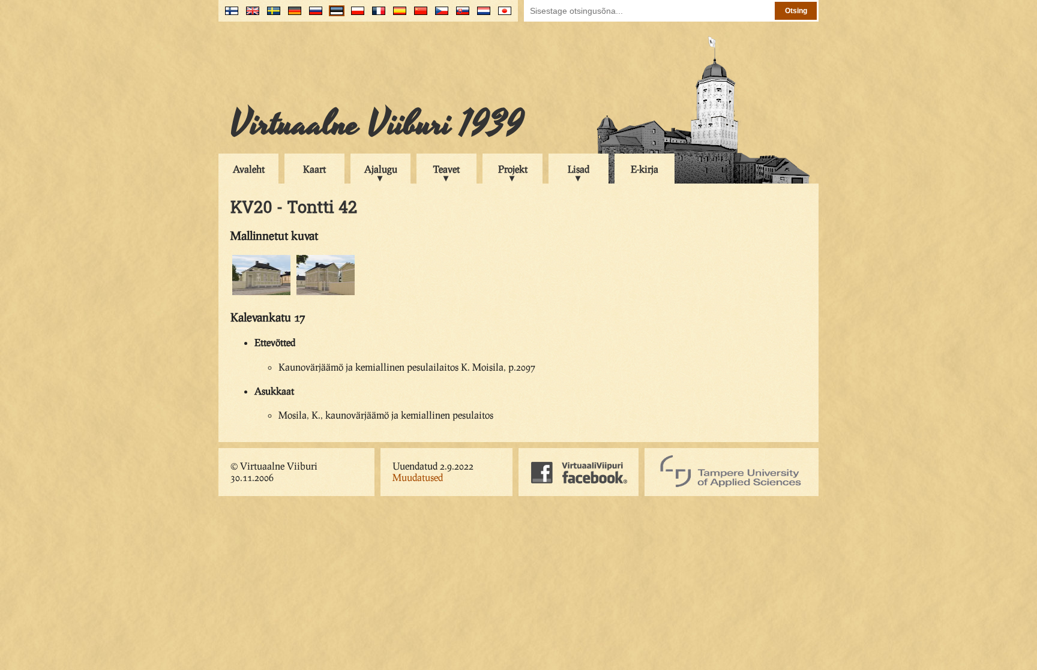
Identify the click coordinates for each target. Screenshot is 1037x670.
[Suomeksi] (228, 15)
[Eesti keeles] (333, 15)
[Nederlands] (480, 15)
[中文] (417, 15)
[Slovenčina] (459, 15)
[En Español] (396, 15)
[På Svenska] (270, 15)
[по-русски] (312, 15)
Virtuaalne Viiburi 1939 (377, 124)
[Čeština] (438, 15)
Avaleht (249, 169)
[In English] (249, 15)
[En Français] (375, 15)
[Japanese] (501, 15)
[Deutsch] (291, 15)
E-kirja (644, 169)
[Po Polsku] (354, 15)
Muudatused (417, 477)
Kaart (314, 169)
